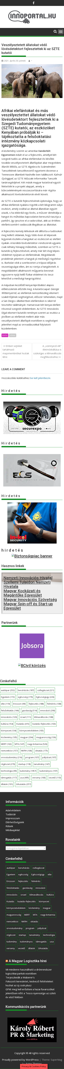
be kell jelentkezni (40, 378)
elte (5, 703)
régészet (8, 764)
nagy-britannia (37, 744)
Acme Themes (34, 1063)
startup (24, 764)
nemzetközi (9, 750)
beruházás (26, 690)
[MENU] (60, 31)
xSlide (12, 335)
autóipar (8, 690)
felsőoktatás (10, 710)
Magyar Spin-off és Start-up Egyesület (28, 606)
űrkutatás (23, 784)
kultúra (7, 723)
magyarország (46, 737)
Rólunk (9, 826)
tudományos (48, 770)
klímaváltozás (43, 717)
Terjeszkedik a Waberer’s (20, 977)
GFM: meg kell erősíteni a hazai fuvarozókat (30, 989)
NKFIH (26, 750)
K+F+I (4, 335)
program (32, 757)
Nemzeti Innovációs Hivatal (27, 578)
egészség (25, 697)
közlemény (9, 737)
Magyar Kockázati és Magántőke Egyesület (22, 593)
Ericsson (19, 703)
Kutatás (22, 723)
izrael (25, 717)
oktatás (41, 750)
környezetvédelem (31, 730)
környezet (8, 730)
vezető (55, 777)
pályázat (49, 757)
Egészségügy (45, 697)
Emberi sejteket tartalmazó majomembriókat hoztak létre (16, 351)
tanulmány (42, 764)
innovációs (9, 717)
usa (24, 777)
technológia (9, 770)
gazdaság (29, 710)
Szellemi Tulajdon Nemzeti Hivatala (27, 584)
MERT (6, 744)
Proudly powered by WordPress (20, 1059)
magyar (26, 737)
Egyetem (8, 697)
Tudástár (11, 814)
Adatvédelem (13, 810)
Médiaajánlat (13, 830)
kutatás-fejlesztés (44, 723)
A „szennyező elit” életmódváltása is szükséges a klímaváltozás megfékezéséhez (47, 351)
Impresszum (13, 818)
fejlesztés (36, 703)
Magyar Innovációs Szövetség (30, 599)
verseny (38, 777)
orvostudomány (11, 757)
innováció (47, 710)
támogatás (9, 777)
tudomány (28, 770)
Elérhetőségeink (15, 822)
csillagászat (45, 690)
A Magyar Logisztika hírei (28, 961)
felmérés (54, 703)
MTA (19, 744)
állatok (7, 784)
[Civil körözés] (32, 665)
